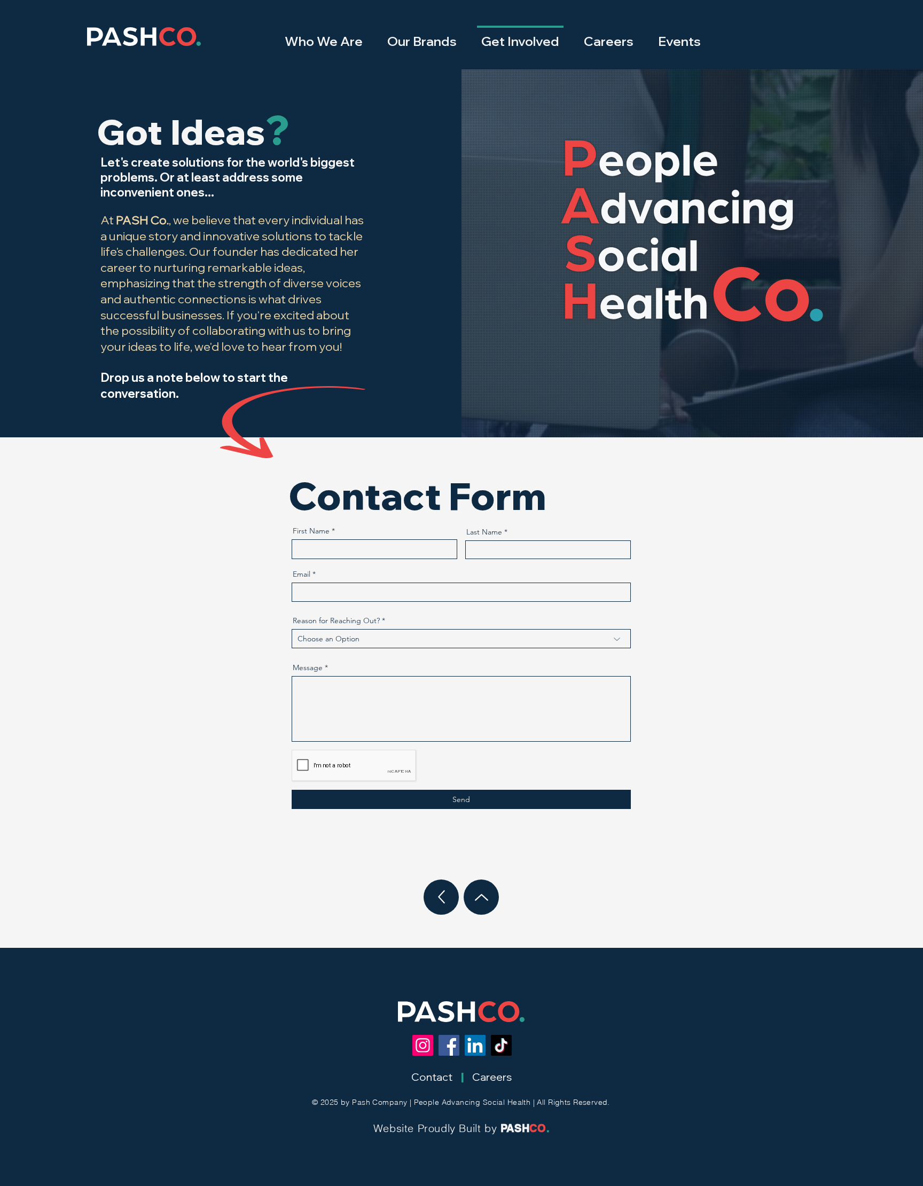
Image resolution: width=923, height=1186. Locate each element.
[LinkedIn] (475, 1045)
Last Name (484, 532)
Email (301, 574)
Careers (492, 1076)
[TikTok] (501, 1045)
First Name (311, 531)
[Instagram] (422, 1045)
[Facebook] (449, 1045)
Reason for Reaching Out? (336, 620)
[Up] (441, 897)
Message (308, 667)
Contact (431, 1076)
